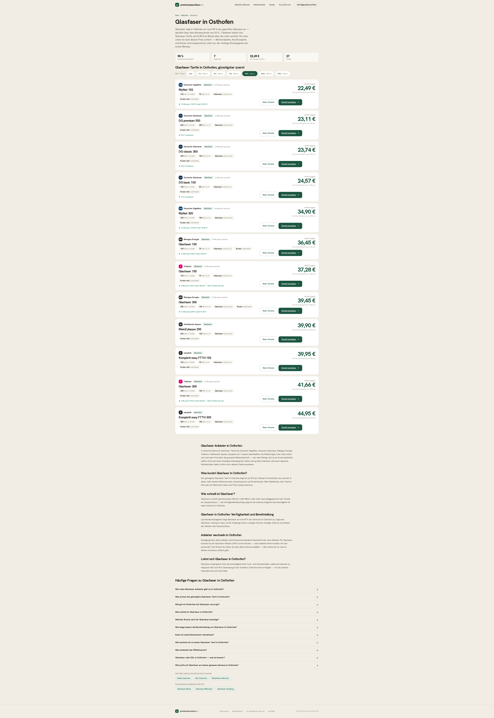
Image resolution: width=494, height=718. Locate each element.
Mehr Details (268, 102)
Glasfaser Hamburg (225, 689)
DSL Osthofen (201, 678)
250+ (266, 73)
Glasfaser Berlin (184, 689)
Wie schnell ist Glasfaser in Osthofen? (194, 611)
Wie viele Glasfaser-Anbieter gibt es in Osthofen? (199, 589)
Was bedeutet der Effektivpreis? (191, 649)
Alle (190, 73)
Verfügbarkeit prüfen (306, 4)
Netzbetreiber (260, 4)
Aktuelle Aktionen (242, 4)
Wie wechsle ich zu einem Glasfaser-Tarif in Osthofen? (201, 642)
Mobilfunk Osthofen (220, 678)
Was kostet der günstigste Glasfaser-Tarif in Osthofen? (202, 596)
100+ (250, 73)
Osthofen (184, 15)
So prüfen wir (285, 4)
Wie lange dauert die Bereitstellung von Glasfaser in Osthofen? (206, 627)
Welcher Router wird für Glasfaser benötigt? (197, 619)
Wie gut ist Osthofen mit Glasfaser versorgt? (197, 604)
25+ (218, 73)
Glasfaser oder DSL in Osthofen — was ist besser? (200, 657)
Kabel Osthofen (183, 678)
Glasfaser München (204, 689)
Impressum (224, 711)
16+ (203, 73)
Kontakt (271, 711)
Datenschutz (237, 711)
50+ (234, 73)
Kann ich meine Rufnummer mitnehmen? (194, 634)
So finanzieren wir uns (255, 711)
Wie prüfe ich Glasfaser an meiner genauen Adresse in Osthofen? (207, 665)
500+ (282, 73)
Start (177, 15)
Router (272, 4)
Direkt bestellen (288, 102)
